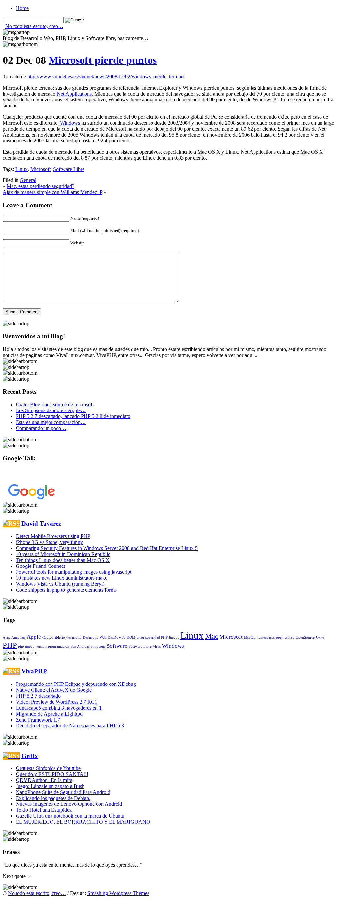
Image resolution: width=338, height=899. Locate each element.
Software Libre (68, 169)
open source (285, 637)
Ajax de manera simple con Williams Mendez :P (52, 192)
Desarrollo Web (94, 637)
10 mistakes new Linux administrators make (61, 578)
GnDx (29, 755)
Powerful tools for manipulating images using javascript (73, 572)
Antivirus (18, 637)
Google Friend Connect (40, 566)
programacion (58, 646)
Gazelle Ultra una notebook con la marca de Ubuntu (70, 816)
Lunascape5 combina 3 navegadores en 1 (59, 708)
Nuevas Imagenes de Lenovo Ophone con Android (69, 804)
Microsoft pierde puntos (103, 60)
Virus (157, 646)
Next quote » (16, 876)
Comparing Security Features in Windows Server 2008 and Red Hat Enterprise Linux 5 (107, 548)
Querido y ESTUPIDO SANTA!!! (52, 774)
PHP (10, 645)
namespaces (266, 637)
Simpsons (98, 646)
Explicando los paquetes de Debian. (53, 798)
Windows (70, 123)
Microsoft (40, 169)
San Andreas (80, 646)
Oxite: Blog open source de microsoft (55, 404)
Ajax (6, 637)
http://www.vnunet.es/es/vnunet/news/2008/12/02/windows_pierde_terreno (105, 76)
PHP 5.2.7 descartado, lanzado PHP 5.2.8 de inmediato (73, 416)
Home (22, 8)
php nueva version (32, 646)
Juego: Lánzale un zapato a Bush (50, 786)
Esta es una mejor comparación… (51, 422)
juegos (174, 637)
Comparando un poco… (41, 428)
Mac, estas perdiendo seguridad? (40, 186)
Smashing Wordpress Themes (118, 893)
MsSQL (249, 637)
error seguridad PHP (152, 637)
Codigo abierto (53, 637)
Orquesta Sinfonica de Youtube (48, 768)
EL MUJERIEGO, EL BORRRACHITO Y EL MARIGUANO (83, 822)
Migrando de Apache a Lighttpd (49, 714)
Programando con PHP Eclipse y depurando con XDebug (76, 684)
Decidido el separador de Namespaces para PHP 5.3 (70, 725)
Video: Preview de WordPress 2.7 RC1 (56, 702)
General (28, 180)
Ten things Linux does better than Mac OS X (63, 560)
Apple (34, 637)
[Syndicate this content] (11, 523)
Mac (211, 636)
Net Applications (74, 94)
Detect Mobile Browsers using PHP (53, 536)
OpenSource (305, 637)
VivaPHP (34, 671)
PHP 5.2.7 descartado (38, 696)
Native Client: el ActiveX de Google (54, 690)
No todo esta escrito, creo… (34, 26)
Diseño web (116, 637)
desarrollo (74, 637)
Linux (21, 169)
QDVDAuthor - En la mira (44, 780)
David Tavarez (41, 523)
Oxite (320, 637)
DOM (131, 637)
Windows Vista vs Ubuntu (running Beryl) (60, 584)
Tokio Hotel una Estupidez (44, 810)
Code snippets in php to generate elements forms (66, 590)
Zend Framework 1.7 (38, 720)
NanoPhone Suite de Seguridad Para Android (63, 792)
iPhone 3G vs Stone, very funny (49, 542)
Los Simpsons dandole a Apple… (51, 410)
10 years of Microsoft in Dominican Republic (63, 554)
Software (117, 646)
